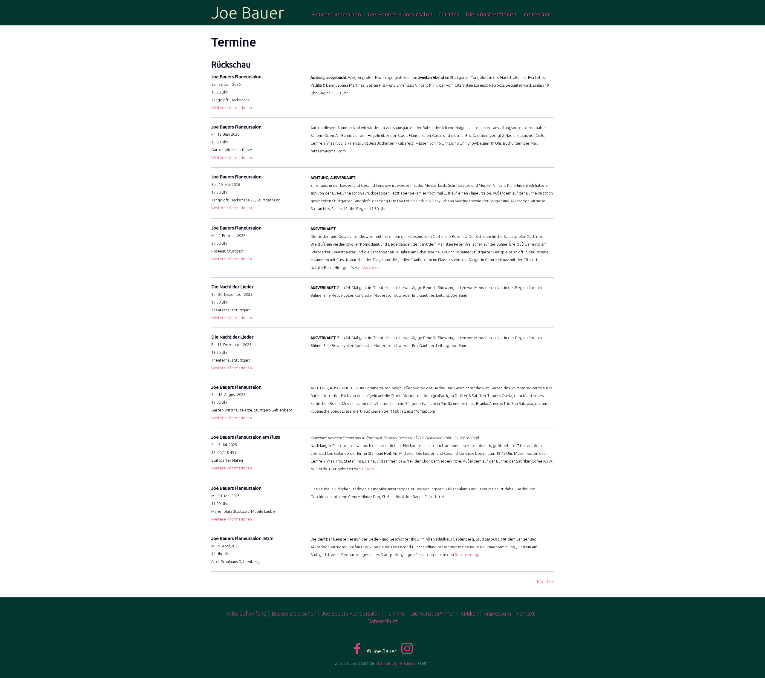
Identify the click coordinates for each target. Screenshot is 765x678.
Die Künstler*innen (432, 613)
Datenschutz (382, 621)
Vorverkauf (372, 267)
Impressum (497, 613)
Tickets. (368, 469)
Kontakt (525, 613)
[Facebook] (357, 649)
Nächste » (545, 581)
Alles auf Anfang (247, 613)
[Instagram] (407, 648)
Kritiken (469, 613)
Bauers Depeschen (294, 613)
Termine (395, 613)
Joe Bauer (247, 13)
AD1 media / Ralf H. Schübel (396, 663)
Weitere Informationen (231, 107)
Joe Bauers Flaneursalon (351, 613)
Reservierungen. (469, 554)
